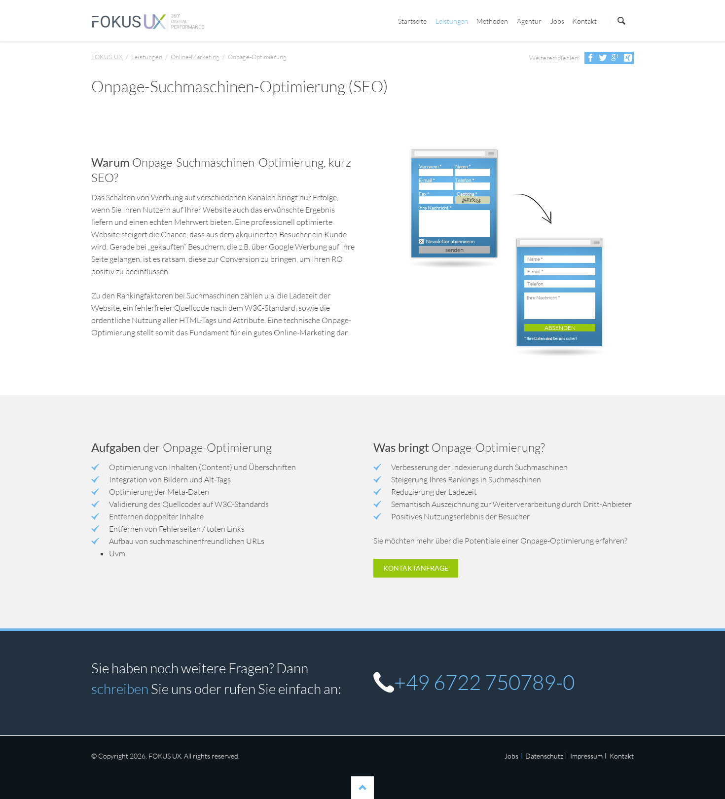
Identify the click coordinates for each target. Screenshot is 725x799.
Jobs (557, 21)
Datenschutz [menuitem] (544, 756)
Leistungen (451, 21)
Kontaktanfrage (415, 568)
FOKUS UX (107, 57)
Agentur (529, 21)
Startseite (412, 21)
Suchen (621, 21)
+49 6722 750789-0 (484, 681)
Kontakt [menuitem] (622, 756)
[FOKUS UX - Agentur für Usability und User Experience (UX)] (148, 21)
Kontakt (585, 21)
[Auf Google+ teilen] (615, 58)
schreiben (119, 688)
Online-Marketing (195, 57)
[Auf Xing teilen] (627, 58)
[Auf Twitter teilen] (603, 58)
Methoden (492, 21)
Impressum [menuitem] (586, 756)
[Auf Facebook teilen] (590, 58)
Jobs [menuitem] (511, 756)
